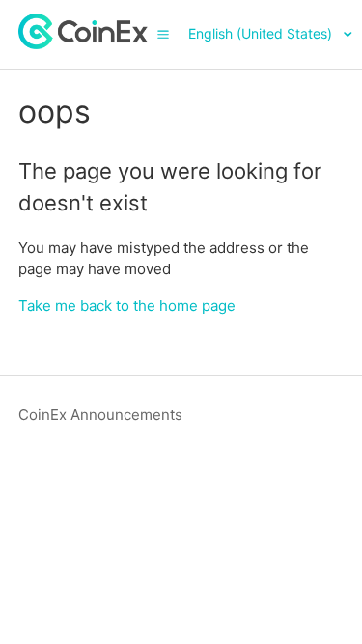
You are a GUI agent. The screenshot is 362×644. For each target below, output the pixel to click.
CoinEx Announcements (100, 415)
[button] (163, 33)
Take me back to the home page (127, 305)
